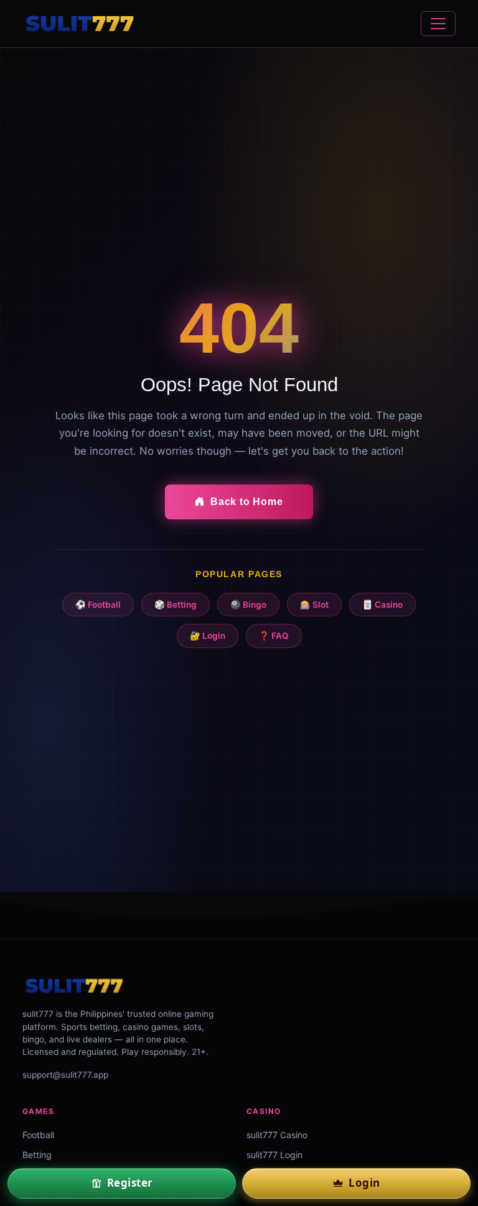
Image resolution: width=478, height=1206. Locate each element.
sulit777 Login (274, 1154)
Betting (37, 1154)
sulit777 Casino (276, 1134)
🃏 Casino (382, 605)
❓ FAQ (274, 636)
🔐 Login (207, 636)
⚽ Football (98, 605)
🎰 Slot (314, 605)
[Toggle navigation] (438, 23)
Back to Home (246, 501)
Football (38, 1134)
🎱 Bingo (248, 605)
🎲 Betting (175, 605)
